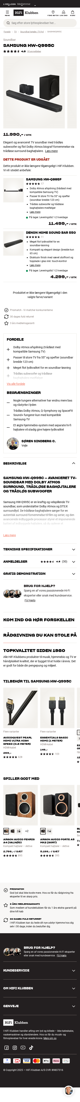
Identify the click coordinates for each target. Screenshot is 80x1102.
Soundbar (9, 39)
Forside (7, 32)
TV (15, 32)
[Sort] (13, 831)
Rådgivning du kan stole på (40, 635)
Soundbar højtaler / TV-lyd (32, 32)
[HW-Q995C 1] (34, 92)
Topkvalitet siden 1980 (34, 650)
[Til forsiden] (26, 12)
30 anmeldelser (34, 51)
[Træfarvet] (6, 831)
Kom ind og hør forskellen (38, 619)
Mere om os (49, 1038)
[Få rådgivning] (69, 1091)
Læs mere (51, 151)
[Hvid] (19, 831)
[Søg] (8, 22)
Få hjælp (30, 600)
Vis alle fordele (16, 383)
